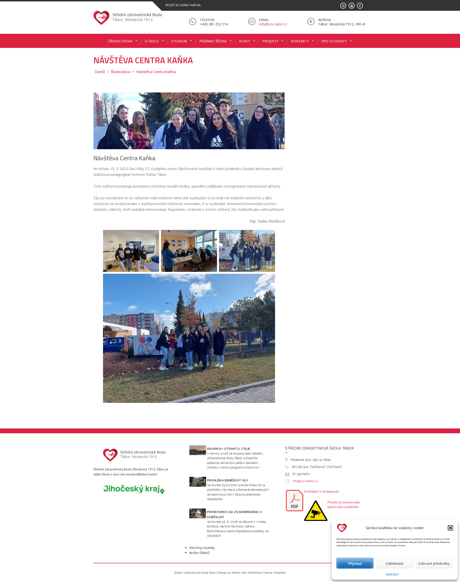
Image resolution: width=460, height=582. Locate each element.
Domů (100, 71)
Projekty (270, 41)
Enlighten (280, 572)
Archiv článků (199, 552)
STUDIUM (179, 41)
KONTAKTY (300, 41)
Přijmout (355, 563)
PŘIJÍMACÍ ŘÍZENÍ (213, 41)
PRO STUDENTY (334, 41)
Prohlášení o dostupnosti (321, 491)
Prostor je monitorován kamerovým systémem (344, 504)
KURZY (244, 41)
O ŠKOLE (152, 41)
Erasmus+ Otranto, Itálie (228, 449)
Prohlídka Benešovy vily (227, 480)
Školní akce (120, 71)
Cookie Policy (392, 574)
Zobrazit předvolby (434, 563)
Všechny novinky (202, 547)
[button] (450, 527)
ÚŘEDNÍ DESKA (120, 41)
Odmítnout (394, 563)
